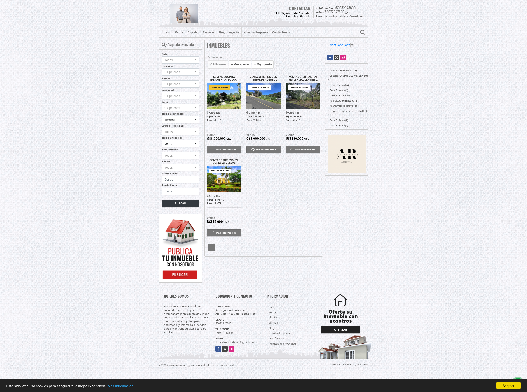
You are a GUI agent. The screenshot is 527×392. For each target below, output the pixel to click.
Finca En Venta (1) (339, 90)
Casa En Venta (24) (339, 85)
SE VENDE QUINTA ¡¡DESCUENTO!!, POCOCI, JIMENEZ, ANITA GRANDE (224, 78)
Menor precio (241, 64)
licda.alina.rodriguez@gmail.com (235, 342)
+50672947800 (345, 7)
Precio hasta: (169, 185)
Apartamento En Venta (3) (343, 70)
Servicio (208, 32)
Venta (179, 32)
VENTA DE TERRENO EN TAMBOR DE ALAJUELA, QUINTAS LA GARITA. (263, 78)
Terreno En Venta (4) (340, 95)
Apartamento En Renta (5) (343, 105)
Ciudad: (166, 78)
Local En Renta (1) (339, 125)
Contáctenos (281, 32)
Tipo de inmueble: (173, 114)
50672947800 (334, 11)
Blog (221, 32)
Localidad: (168, 90)
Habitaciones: (170, 149)
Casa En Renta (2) (339, 120)
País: (165, 54)
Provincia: (168, 66)
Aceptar (508, 385)
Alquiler (193, 32)
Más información (120, 385)
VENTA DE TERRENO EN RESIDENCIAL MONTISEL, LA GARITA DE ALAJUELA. (303, 78)
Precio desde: (170, 173)
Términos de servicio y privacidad (349, 364)
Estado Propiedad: (173, 125)
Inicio (166, 32)
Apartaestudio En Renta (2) (344, 100)
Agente (234, 32)
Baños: (166, 161)
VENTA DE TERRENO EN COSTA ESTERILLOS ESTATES (224, 161)
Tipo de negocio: (172, 137)
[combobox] (180, 60)
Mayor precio (264, 64)
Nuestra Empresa (255, 32)
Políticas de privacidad (282, 343)
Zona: (165, 102)
